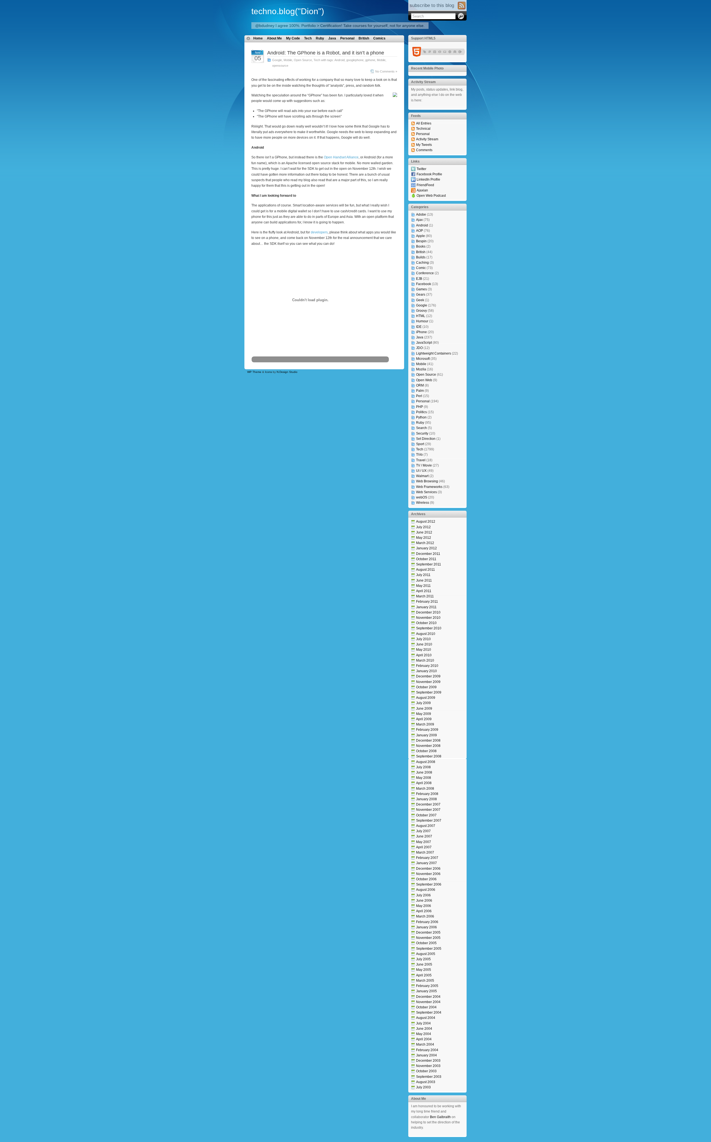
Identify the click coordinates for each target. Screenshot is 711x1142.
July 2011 (423, 575)
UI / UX (421, 471)
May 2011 (423, 586)
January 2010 (426, 671)
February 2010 (427, 666)
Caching (422, 263)
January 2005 (426, 991)
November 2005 (428, 938)
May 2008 (423, 778)
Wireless (422, 503)
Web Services (426, 492)
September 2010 (428, 628)
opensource (280, 65)
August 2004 (425, 1018)
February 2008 (427, 794)
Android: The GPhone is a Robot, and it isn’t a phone (325, 53)
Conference (425, 273)
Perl (419, 396)
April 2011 (423, 591)
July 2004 (423, 1023)
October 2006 (426, 879)
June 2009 (424, 708)
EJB (419, 279)
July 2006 (423, 895)
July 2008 (423, 767)
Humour (422, 321)
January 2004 (426, 1055)
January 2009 (426, 735)
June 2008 (424, 772)
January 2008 (426, 799)
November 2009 (428, 682)
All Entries (423, 123)
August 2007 (425, 826)
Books (420, 246)
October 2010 (426, 623)
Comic (421, 268)
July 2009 (423, 703)
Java (332, 38)
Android (339, 60)
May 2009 (423, 714)
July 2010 (423, 639)
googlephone (355, 60)
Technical (423, 129)
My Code (293, 38)
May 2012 (423, 538)
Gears (420, 294)
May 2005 (423, 970)
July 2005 (423, 959)
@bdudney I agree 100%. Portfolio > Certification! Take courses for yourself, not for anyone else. (340, 25)
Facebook (423, 284)
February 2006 (427, 922)
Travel (420, 460)
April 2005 (424, 975)
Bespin (421, 241)
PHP (419, 407)
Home (258, 38)
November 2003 (428, 1066)
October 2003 (426, 1071)
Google (277, 60)
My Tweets (424, 145)
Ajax (419, 220)
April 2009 (424, 719)
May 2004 (423, 1034)
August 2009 (425, 698)
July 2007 (423, 831)
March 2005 (425, 981)
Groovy (421, 311)
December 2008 (428, 740)
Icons (268, 371)
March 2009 (425, 724)
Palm (420, 391)
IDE (419, 327)
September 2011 (428, 564)
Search (421, 428)
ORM (420, 385)
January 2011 (426, 607)
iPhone (421, 332)
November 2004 (428, 1002)
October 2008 (426, 751)
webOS (421, 497)
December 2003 (428, 1061)
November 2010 (428, 618)
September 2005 (428, 949)
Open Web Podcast (431, 196)
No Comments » (386, 71)
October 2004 (426, 1007)
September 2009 (428, 692)
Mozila (421, 369)
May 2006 (423, 906)
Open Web (424, 380)
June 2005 (424, 964)
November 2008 (428, 746)
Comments (424, 150)
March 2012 (425, 543)
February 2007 (427, 858)
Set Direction (425, 439)
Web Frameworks (429, 487)
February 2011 (427, 602)
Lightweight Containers (433, 353)
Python (421, 417)
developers (319, 232)
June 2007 (424, 836)
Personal (347, 38)
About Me (274, 38)
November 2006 (428, 874)
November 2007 (428, 810)
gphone (370, 60)
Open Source (303, 60)
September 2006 (428, 884)
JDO (419, 348)
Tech (308, 38)
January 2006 (426, 927)
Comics (379, 38)
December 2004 (428, 997)
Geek (420, 300)
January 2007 (426, 863)
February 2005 (427, 986)
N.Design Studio (287, 371)
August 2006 (425, 890)
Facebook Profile (429, 174)
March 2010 (425, 660)
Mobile (288, 60)
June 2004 (424, 1029)
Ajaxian (422, 190)
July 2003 (423, 1087)
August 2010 (425, 634)
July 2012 (423, 527)
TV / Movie (424, 465)
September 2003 (428, 1077)
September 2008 (428, 756)
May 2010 (423, 650)
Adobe (421, 214)
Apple (420, 236)
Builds (420, 257)
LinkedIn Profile (428, 179)
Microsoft (423, 359)
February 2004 (427, 1050)
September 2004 (428, 1012)
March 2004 (425, 1044)
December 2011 (428, 554)
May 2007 (423, 842)
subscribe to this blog (432, 5)
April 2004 (424, 1039)
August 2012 (425, 521)
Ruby (320, 38)
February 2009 (427, 730)
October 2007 (426, 815)
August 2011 (425, 570)
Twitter (421, 169)
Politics (421, 412)
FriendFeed (425, 185)
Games (421, 289)
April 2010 (424, 655)
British (364, 38)
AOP (419, 231)
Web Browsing (427, 481)
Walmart (422, 476)
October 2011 (426, 559)
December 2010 (428, 612)
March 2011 (425, 596)
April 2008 (424, 783)
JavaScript (424, 343)
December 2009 (428, 676)
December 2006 (428, 869)
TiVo (419, 455)
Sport (420, 444)
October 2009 (426, 687)
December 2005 (428, 932)
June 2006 (424, 900)
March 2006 (425, 916)
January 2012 (426, 548)
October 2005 (426, 943)
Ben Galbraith (440, 1117)
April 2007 (424, 847)
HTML (420, 316)
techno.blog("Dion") (287, 11)
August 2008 (425, 762)
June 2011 (424, 580)
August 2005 (425, 954)
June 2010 (424, 644)
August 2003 (425, 1082)
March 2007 (425, 852)
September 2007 (428, 820)
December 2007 (428, 804)
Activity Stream (427, 139)
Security (422, 433)
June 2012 (424, 532)
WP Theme (254, 371)
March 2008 (425, 789)
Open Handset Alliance (341, 157)
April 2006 (424, 911)
